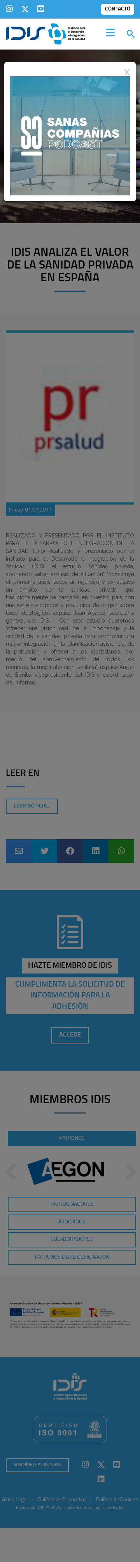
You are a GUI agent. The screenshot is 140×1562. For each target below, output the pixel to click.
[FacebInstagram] (9, 9)
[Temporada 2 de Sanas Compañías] (70, 135)
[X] (25, 9)
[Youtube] (40, 9)
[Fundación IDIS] (46, 33)
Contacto (117, 9)
